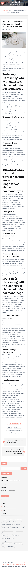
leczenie (18, 524)
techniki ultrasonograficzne (14, 430)
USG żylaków (4, 487)
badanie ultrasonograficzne (16, 519)
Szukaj (4, 463)
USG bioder (5, 513)
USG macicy (4, 477)
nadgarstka (15, 527)
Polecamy (5, 507)
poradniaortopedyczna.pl (19, 562)
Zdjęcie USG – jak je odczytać (8, 490)
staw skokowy (19, 532)
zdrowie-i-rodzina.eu (20, 564)
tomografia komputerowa (8, 541)
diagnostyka (12, 521)
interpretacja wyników (8, 524)
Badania (5, 500)
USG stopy (3, 484)
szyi (9, 535)
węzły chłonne (11, 546)
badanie (4, 519)
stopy (4, 535)
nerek (22, 527)
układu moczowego (7, 543)
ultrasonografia (14, 433)
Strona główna (5, 10)
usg (3, 546)
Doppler (10, 427)
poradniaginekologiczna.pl (9, 564)
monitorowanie (6, 527)
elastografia (17, 427)
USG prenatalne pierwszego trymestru (10, 480)
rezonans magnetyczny (8, 532)
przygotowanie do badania (9, 530)
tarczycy (15, 535)
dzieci (19, 521)
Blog (4, 503)
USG (3, 29)
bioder (4, 521)
